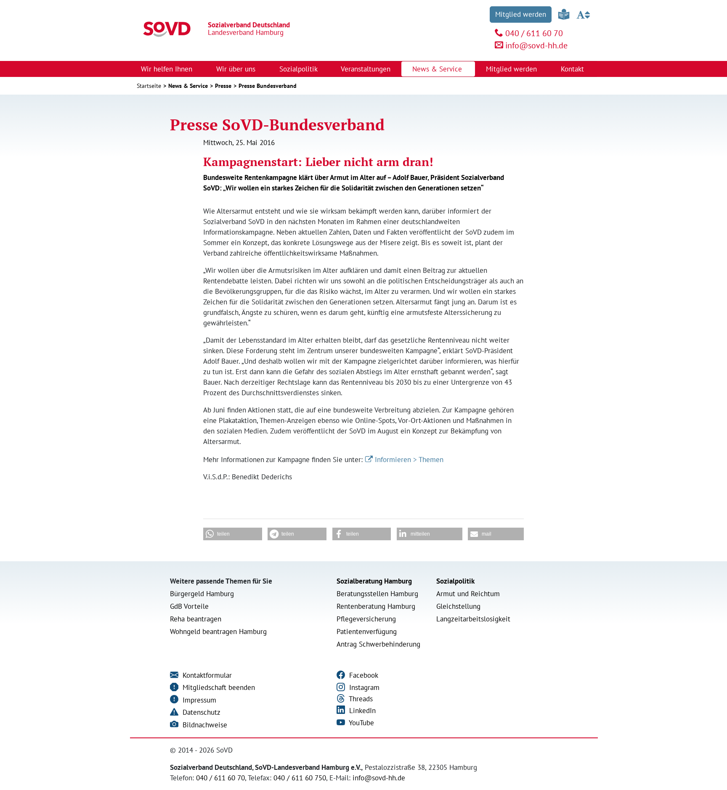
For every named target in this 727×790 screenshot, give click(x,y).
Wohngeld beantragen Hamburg (218, 631)
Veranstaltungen (365, 69)
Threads (360, 698)
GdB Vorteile (189, 606)
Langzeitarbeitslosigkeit (473, 619)
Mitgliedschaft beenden (217, 687)
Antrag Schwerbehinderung (378, 644)
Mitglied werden (520, 14)
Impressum (198, 700)
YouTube (360, 722)
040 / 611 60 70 (534, 33)
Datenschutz (200, 712)
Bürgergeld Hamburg (202, 593)
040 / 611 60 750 (299, 777)
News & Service (188, 86)
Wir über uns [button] (236, 69)
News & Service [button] (438, 69)
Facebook (362, 675)
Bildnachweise (203, 724)
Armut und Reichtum (468, 593)
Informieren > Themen (409, 459)
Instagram (363, 687)
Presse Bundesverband (268, 86)
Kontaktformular (206, 675)
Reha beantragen (195, 619)
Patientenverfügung (367, 631)
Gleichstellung (458, 606)
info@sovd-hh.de (536, 45)
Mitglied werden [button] (512, 69)
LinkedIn (361, 710)
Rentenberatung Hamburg (376, 606)
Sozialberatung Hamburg (374, 581)
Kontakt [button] (573, 69)
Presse (223, 86)
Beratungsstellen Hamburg (377, 593)
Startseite (149, 86)
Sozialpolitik (455, 581)
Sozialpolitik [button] (299, 69)
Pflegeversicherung (366, 619)
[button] (232, 534)
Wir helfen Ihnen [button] (167, 69)
